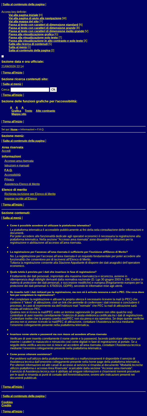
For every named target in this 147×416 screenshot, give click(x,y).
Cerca (5, 89)
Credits (6, 405)
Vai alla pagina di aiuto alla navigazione (35, 18)
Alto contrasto (45, 110)
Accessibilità (12, 174)
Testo (28, 110)
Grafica (16, 110)
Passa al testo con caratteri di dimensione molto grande (46, 31)
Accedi (6, 150)
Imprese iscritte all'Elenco (20, 198)
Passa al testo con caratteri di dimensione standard (43, 24)
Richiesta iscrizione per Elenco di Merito (30, 193)
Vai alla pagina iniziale (23, 15)
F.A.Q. (8, 170)
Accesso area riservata (19, 160)
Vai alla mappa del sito (24, 21)
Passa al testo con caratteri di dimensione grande (42, 27)
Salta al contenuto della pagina (24, 4)
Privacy (9, 179)
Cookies (7, 402)
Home (14, 129)
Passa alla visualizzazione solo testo (33, 37)
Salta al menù (18, 47)
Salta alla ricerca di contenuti (28, 44)
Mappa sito (18, 114)
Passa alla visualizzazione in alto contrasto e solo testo (46, 40)
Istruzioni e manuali (16, 165)
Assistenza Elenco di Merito (22, 184)
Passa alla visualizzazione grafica (31, 34)
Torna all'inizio (12, 72)
